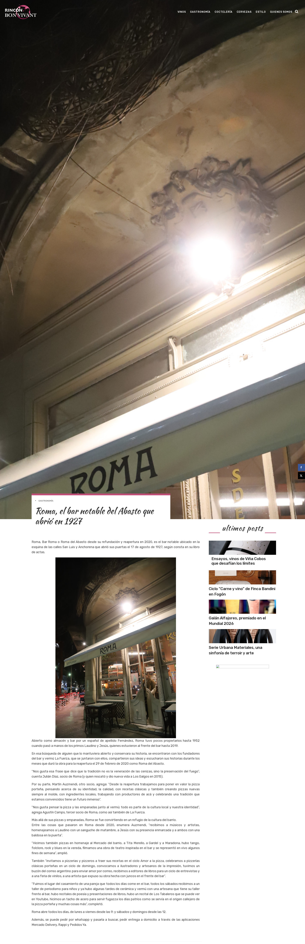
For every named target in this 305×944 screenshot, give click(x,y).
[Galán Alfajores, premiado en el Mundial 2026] (242, 607)
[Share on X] (301, 475)
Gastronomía (200, 11)
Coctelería (223, 11)
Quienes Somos (281, 11)
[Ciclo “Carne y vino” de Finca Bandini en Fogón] (242, 577)
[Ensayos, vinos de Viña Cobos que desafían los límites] (242, 548)
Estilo (261, 11)
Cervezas (244, 11)
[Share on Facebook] (301, 467)
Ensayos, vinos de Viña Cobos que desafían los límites (238, 561)
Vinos (182, 11)
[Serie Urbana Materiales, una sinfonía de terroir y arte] (242, 636)
